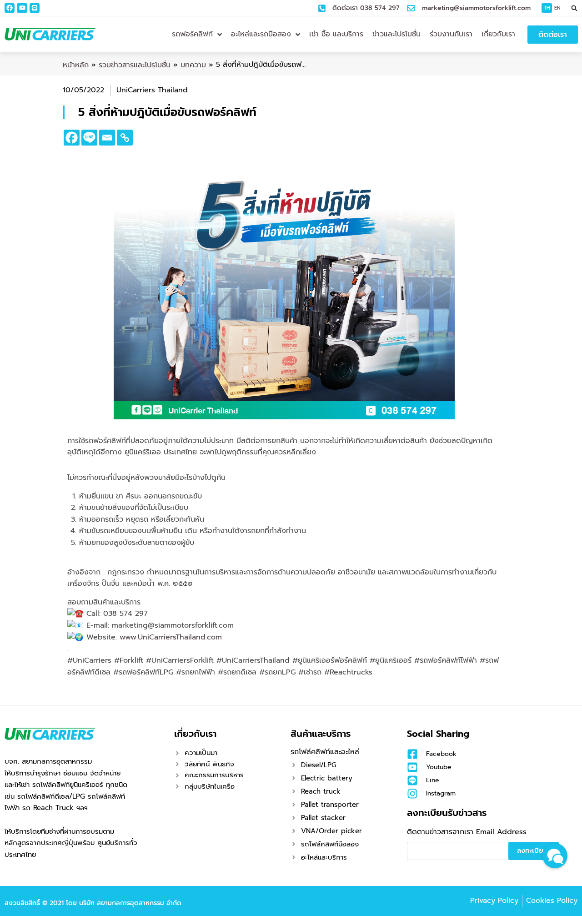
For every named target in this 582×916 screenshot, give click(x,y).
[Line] (35, 8)
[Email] (107, 138)
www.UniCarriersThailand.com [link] (171, 637)
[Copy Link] (125, 138)
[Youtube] (22, 8)
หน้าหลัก (76, 65)
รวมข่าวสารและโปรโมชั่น (135, 65)
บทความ (193, 65)
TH (547, 8)
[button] (574, 8)
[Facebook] (10, 8)
